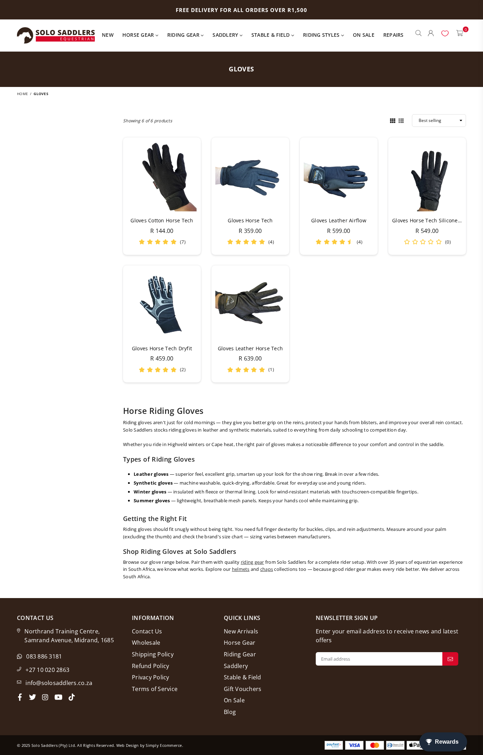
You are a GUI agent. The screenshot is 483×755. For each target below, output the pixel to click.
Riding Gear (184, 34)
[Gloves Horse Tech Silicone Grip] (427, 176)
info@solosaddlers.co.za (58, 683)
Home (22, 93)
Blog (230, 712)
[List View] (401, 120)
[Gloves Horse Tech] (250, 176)
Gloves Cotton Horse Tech (161, 220)
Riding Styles (322, 34)
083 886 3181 (44, 656)
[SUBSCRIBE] (450, 659)
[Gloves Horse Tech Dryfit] (162, 304)
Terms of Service (155, 689)
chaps (266, 569)
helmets (241, 569)
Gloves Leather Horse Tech (250, 348)
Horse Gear (139, 34)
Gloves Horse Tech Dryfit (162, 348)
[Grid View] (392, 120)
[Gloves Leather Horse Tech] (250, 304)
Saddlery (226, 34)
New (108, 34)
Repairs (393, 34)
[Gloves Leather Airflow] (339, 176)
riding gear (252, 562)
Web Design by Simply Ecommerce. (149, 745)
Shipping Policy (153, 654)
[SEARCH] (418, 35)
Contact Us (147, 631)
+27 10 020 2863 (47, 670)
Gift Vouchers (242, 689)
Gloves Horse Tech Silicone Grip (431, 220)
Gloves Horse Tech (250, 220)
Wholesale (146, 642)
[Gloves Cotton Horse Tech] (162, 176)
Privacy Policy (150, 677)
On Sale (363, 34)
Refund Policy (150, 666)
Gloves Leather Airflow (338, 220)
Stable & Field (271, 34)
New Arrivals (241, 631)
